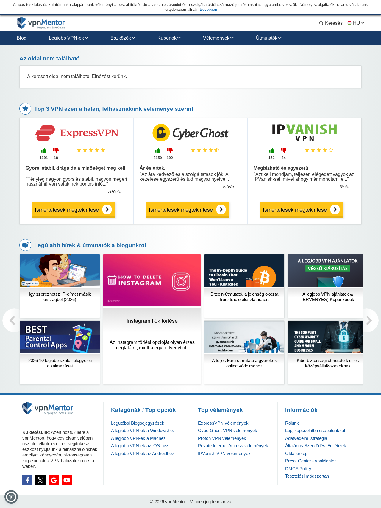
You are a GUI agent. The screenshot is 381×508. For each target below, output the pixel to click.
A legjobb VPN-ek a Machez (138, 438)
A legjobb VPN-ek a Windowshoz (143, 430)
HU (356, 23)
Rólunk (292, 423)
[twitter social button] (40, 480)
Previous (14, 320)
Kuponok (167, 37)
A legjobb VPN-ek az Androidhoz (142, 453)
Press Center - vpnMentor (310, 460)
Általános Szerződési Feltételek (315, 445)
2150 (158, 158)
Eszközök (120, 37)
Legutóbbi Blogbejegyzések (137, 423)
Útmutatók (266, 37)
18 (56, 158)
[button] (11, 497)
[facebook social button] (27, 480)
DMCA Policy (298, 468)
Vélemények (216, 37)
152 (271, 158)
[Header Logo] (41, 23)
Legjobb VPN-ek (66, 37)
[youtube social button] (67, 480)
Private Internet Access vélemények (233, 445)
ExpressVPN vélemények (223, 423)
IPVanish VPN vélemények (224, 453)
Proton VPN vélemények (222, 438)
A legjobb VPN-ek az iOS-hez (139, 445)
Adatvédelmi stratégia (306, 438)
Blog (21, 37)
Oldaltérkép (296, 453)
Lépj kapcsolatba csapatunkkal (315, 430)
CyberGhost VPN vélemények (227, 430)
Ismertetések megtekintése (67, 210)
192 (170, 158)
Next (367, 320)
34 (284, 158)
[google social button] (54, 480)
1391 (44, 158)
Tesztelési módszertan (307, 476)
